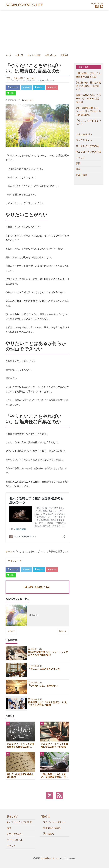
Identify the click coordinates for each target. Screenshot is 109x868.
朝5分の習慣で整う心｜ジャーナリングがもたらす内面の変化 (88, 111)
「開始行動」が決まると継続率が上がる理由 (88, 75)
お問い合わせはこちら (38, 587)
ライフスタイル (84, 140)
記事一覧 (19, 55)
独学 (78, 169)
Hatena (40, 87)
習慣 (78, 163)
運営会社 (64, 55)
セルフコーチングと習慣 (88, 152)
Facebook (13, 87)
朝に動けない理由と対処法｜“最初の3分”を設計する (88, 86)
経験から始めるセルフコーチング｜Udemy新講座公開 (88, 98)
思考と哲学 (81, 175)
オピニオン (29, 100)
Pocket (53, 87)
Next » (62, 631)
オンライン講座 (34, 55)
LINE (11, 93)
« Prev (11, 631)
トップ (8, 55)
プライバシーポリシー (54, 822)
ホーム (9, 551)
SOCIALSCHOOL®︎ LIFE (24, 5)
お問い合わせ (50, 55)
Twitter (27, 87)
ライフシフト (15, 560)
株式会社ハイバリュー (50, 858)
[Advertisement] (54, 31)
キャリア (80, 157)
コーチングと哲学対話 (87, 146)
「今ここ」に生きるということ (88, 122)
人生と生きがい (84, 134)
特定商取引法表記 (52, 828)
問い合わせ (48, 833)
